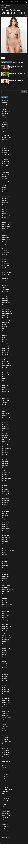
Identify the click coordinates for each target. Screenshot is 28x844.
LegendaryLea (5, 535)
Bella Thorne (5, 207)
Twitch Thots (5, 802)
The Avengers (5, 783)
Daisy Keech (5, 298)
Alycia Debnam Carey (7, 133)
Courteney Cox (5, 289)
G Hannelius (5, 396)
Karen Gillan (5, 474)
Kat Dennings (5, 476)
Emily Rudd (4, 357)
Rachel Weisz (5, 687)
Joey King (4, 459)
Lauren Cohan (5, 526)
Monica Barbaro (6, 639)
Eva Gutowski (5, 385)
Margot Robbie (5, 587)
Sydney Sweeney (6, 770)
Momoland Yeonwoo (7, 637)
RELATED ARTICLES (6, 62)
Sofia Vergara (5, 735)
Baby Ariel (4, 191)
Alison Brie (4, 122)
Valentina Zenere (6, 806)
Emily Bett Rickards (6, 354)
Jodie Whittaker (5, 457)
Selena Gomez (5, 720)
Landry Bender (5, 520)
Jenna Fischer (5, 441)
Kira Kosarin (5, 502)
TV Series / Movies (6, 793)
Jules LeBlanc (5, 461)
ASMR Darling (5, 174)
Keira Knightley (5, 491)
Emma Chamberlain (6, 365)
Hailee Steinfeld (5, 407)
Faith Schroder (5, 387)
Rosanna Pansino (6, 696)
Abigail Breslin (5, 100)
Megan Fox (5, 602)
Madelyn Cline (5, 574)
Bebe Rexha (5, 198)
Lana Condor (5, 517)
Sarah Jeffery (5, 715)
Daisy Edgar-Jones (6, 296)
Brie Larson (5, 231)
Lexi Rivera (4, 544)
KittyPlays (4, 504)
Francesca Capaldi (6, 394)
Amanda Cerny (5, 135)
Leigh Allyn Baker (6, 537)
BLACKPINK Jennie (6, 215)
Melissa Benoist (6, 607)
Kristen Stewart (5, 511)
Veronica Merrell (6, 815)
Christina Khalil (5, 274)
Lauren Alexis (5, 524)
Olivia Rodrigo (5, 670)
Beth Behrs (5, 209)
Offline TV (4, 663)
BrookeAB (4, 241)
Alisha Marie (5, 120)
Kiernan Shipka (5, 498)
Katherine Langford (6, 478)
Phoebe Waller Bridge (7, 683)
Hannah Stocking (6, 413)
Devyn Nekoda (5, 322)
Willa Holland (5, 820)
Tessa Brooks (5, 780)
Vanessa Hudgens (6, 811)
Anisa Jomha (5, 152)
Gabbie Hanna (5, 398)
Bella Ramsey (5, 204)
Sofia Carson (5, 730)
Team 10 (4, 778)
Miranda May (5, 628)
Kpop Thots (5, 507)
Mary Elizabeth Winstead (8, 589)
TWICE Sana (5, 800)
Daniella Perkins (6, 307)
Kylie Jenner (5, 515)
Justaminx (4, 467)
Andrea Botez (5, 150)
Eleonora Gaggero (6, 346)
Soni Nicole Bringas (6, 741)
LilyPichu (4, 552)
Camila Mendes (5, 252)
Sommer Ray (5, 739)
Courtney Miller (5, 291)
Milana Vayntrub (6, 615)
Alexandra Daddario (6, 111)
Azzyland (4, 189)
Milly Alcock (5, 624)
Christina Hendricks (6, 272)
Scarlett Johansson (6, 717)
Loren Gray (4, 561)
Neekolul (4, 650)
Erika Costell (5, 381)
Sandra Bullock (5, 711)
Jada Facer (4, 430)
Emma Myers (5, 372)
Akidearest (4, 107)
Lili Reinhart (5, 546)
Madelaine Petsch (6, 572)
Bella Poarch (5, 202)
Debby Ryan (5, 315)
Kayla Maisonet (5, 489)
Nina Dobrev (5, 657)
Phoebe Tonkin (5, 680)
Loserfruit (4, 563)
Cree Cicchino (5, 294)
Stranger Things (6, 765)
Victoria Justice (5, 817)
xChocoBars (5, 824)
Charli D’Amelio (5, 263)
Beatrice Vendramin (6, 196)
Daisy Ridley (5, 300)
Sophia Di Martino (6, 743)
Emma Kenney (5, 370)
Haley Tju (4, 409)
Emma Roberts (5, 374)
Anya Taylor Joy (6, 161)
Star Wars (4, 759)
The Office (4, 785)
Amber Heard (5, 141)
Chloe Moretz (5, 270)
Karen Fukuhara (6, 472)
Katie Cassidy (5, 485)
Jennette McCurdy (6, 446)
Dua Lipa (4, 341)
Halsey (3, 411)
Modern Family (5, 630)
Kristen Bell (5, 509)
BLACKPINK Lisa (6, 220)
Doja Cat (4, 337)
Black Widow (5, 213)
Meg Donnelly (5, 600)
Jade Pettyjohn (5, 435)
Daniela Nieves (5, 304)
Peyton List (5, 678)
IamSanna (4, 420)
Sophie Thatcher (6, 752)
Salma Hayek (5, 709)
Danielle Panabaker (6, 311)
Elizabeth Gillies (5, 348)
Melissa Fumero (6, 609)
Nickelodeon (5, 652)
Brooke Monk (5, 237)
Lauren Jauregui (6, 528)
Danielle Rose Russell (7, 313)
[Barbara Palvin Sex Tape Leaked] (5, 67)
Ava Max (4, 187)
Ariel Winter (5, 165)
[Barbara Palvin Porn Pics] (5, 81)
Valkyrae (4, 809)
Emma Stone (5, 376)
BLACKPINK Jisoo (6, 217)
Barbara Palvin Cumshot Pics (17, 73)
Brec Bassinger (5, 224)
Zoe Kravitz (5, 830)
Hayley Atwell (5, 415)
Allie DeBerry (5, 126)
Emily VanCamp (5, 361)
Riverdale (4, 693)
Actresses (4, 102)
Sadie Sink (4, 704)
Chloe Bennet (5, 265)
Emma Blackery (6, 363)
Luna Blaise (5, 565)
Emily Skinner (5, 359)
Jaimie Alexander (6, 439)
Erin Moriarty (5, 383)
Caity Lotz (4, 248)
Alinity (3, 115)
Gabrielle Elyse (5, 400)
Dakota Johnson (6, 302)
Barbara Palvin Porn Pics (16, 80)
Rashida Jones (5, 689)
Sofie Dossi (5, 737)
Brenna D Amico (6, 226)
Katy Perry (4, 487)
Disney (3, 328)
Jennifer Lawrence (6, 448)
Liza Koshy (4, 554)
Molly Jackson (5, 633)
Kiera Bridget (5, 496)
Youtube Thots (5, 826)
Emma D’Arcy (5, 367)
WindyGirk (4, 822)
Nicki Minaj (4, 654)
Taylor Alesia (5, 774)
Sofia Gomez (5, 733)
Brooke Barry (5, 235)
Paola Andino (5, 672)
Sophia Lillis (5, 748)
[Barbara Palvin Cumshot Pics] (5, 74)
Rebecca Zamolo (6, 691)
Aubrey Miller (5, 178)
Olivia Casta (5, 665)
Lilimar (3, 548)
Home (2, 5)
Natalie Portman (6, 648)
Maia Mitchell (5, 578)
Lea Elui (4, 533)
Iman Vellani (5, 422)
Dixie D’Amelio (5, 333)
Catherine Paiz (5, 261)
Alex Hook (4, 109)
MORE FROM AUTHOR (18, 62)
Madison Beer (5, 576)
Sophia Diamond (6, 746)
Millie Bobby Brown (6, 620)
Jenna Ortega (5, 444)
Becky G (4, 200)
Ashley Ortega (5, 172)
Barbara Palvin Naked (10, 58)
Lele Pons (4, 539)
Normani (4, 661)
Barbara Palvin (8, 5)
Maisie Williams (5, 583)
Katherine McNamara (7, 480)
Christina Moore (6, 276)
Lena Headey (5, 541)
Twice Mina (5, 796)
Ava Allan (4, 185)
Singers (4, 724)
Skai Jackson (5, 726)
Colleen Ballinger (6, 283)
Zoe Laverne (5, 833)
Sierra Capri (5, 722)
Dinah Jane (4, 324)
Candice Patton (5, 254)
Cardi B (4, 259)
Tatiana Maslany (6, 772)
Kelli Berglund (5, 494)
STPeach (4, 763)
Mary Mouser (5, 591)
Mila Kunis (4, 613)
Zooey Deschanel (6, 837)
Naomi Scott (5, 643)
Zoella (3, 835)
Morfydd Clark (5, 641)
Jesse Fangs (5, 452)
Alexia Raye (5, 113)
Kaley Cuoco (5, 470)
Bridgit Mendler (5, 228)
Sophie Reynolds (6, 750)
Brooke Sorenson (6, 239)
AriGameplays (5, 168)
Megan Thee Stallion (7, 604)
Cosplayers (4, 287)
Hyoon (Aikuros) (6, 417)
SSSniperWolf (5, 756)
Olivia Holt (4, 667)
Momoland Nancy (6, 635)
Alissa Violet (5, 124)
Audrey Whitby (5, 181)
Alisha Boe (4, 118)
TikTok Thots (5, 791)
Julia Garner (5, 465)
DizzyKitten (5, 335)
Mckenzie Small (5, 598)
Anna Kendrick (5, 154)
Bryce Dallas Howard (7, 246)
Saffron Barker (5, 707)
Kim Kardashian (6, 500)
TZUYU (4, 804)
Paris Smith (5, 676)
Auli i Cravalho (5, 183)
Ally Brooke (5, 131)
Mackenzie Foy (5, 567)
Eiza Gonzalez (5, 344)
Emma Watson (5, 378)
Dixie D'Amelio (5, 331)
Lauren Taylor (5, 530)
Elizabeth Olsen (5, 350)
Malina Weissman (6, 585)
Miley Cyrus (5, 617)
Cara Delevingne (6, 257)
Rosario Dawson (6, 698)
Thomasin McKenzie (7, 789)
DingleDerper (5, 326)
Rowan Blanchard (6, 700)
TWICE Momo (5, 798)
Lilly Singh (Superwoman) (8, 550)
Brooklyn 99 (5, 244)
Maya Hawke (5, 596)
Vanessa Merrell (6, 813)
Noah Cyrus (5, 659)
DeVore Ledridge (6, 320)
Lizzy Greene (5, 557)
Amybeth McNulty (6, 146)
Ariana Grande (5, 163)
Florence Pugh (5, 391)
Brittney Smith (5, 233)
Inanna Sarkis (5, 424)
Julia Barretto (5, 463)
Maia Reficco (5, 580)
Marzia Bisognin (6, 593)
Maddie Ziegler (5, 570)
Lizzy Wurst (5, 559)
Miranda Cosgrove (6, 626)
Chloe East (4, 267)
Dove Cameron (5, 339)
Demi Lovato (5, 317)
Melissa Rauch (5, 611)
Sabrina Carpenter (6, 702)
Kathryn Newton (6, 483)
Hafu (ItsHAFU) (5, 404)
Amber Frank (5, 139)
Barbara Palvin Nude (20, 58)
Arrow (3, 170)
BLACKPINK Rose (6, 222)
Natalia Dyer (5, 646)
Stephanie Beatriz (6, 761)
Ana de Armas (5, 148)
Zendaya (4, 828)
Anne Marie (5, 159)
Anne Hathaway (6, 157)
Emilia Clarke (5, 352)
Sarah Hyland (5, 713)
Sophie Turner (5, 754)
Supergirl (4, 767)
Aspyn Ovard (5, 176)
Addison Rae (5, 104)
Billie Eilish (4, 211)
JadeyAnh (4, 437)
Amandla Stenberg (6, 137)
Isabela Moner (5, 428)
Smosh (4, 728)
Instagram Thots (6, 426)
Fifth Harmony (5, 389)
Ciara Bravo (5, 278)
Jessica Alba (5, 454)
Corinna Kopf (5, 285)
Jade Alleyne (5, 433)
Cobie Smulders (6, 281)
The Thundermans (6, 787)
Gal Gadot (4, 402)
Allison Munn (5, 128)
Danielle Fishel (5, 309)
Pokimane (4, 685)
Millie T (4, 622)
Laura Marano (5, 522)
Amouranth (5, 144)
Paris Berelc (5, 674)
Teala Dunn (5, 776)
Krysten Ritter (5, 513)
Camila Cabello (5, 250)
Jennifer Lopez (5, 450)
